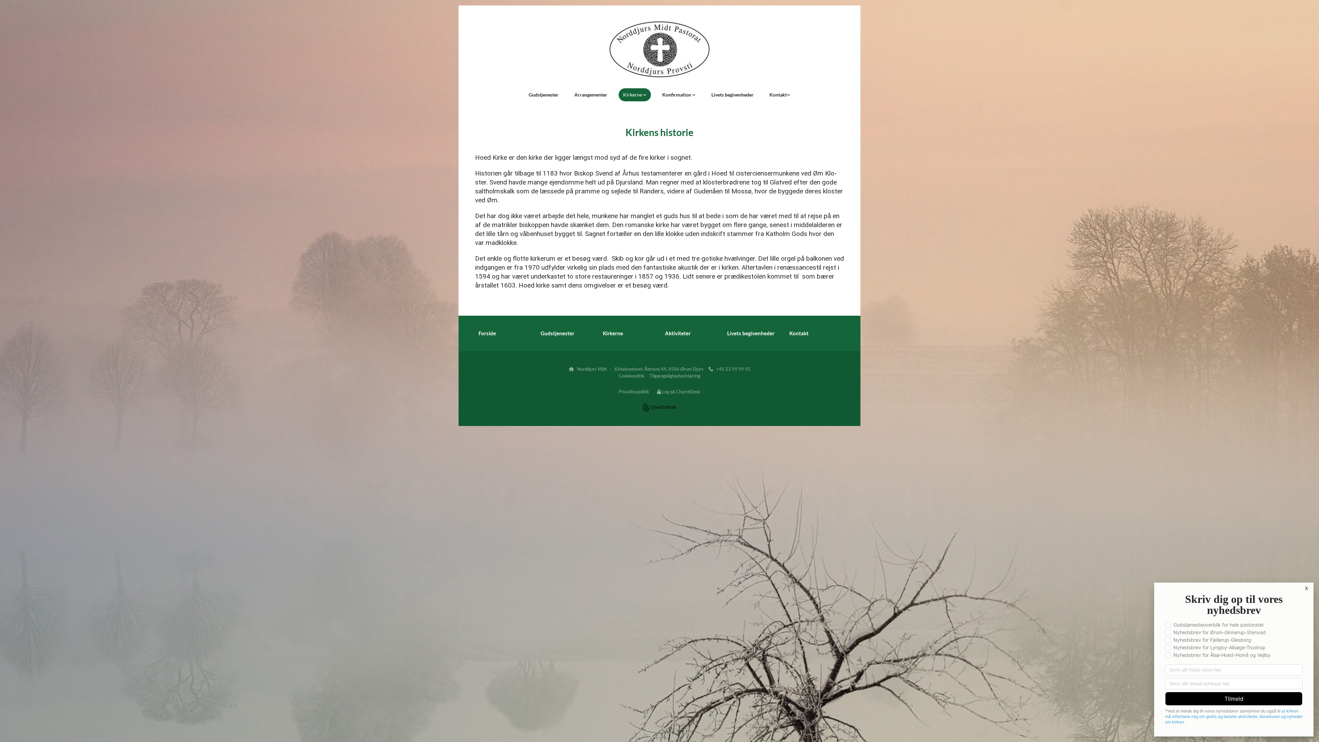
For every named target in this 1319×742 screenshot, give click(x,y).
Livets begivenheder (732, 95)
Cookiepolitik (631, 376)
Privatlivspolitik (634, 391)
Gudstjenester (544, 95)
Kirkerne (633, 95)
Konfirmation (677, 95)
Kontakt (778, 95)
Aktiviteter (678, 333)
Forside (487, 333)
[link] (634, 94)
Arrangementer (590, 95)
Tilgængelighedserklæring (675, 376)
